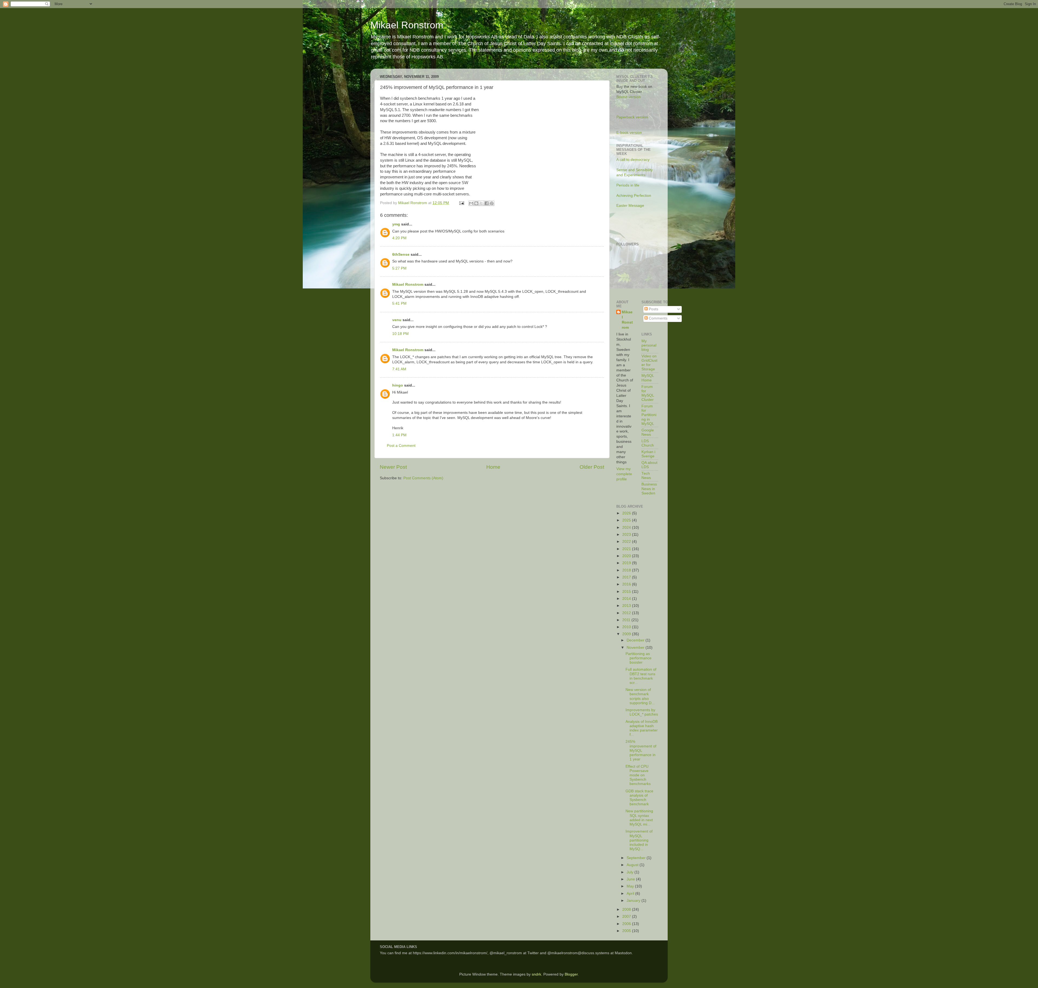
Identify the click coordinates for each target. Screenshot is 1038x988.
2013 (627, 606)
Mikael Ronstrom (406, 25)
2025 (627, 520)
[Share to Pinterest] (491, 203)
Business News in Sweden (649, 488)
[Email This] (471, 203)
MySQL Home (647, 378)
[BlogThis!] (476, 203)
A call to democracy (633, 160)
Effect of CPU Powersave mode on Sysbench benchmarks (638, 775)
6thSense (401, 254)
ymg (396, 224)
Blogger (571, 974)
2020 (627, 556)
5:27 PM (399, 268)
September (637, 858)
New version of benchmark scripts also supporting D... (640, 696)
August (633, 865)
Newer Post (393, 467)
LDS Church (647, 443)
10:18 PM (400, 334)
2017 (627, 577)
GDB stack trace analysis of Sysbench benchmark (639, 797)
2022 (627, 542)
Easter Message (630, 206)
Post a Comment (401, 446)
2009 (627, 634)
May (631, 886)
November (636, 648)
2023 (627, 535)
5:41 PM (399, 303)
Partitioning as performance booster (638, 658)
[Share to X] (481, 203)
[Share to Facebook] (486, 203)
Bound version (628, 97)
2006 (627, 924)
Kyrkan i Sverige (648, 454)
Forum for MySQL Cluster (647, 393)
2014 (627, 599)
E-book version (629, 133)
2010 (627, 627)
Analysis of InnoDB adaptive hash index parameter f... (642, 728)
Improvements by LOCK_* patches (642, 712)
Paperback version (632, 117)
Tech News (646, 475)
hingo (397, 385)
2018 (627, 570)
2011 (626, 620)
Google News (647, 432)
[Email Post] (461, 203)
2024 (627, 527)
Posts (653, 309)
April (631, 893)
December (636, 640)
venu (396, 320)
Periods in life (627, 185)
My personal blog (648, 345)
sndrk (536, 974)
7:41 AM (399, 369)
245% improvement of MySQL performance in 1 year (641, 750)
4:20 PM (399, 238)
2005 (627, 931)
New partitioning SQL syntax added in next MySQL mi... (639, 817)
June (631, 879)
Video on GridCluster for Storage (649, 362)
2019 (627, 563)
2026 (627, 513)
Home (493, 467)
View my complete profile (624, 474)
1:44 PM (399, 435)
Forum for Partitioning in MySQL (648, 415)
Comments (657, 318)
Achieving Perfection (633, 196)
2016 (627, 584)
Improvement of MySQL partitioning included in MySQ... (639, 840)
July (630, 872)
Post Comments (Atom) (423, 478)
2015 (627, 592)
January (634, 901)
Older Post (592, 467)
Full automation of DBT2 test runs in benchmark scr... (641, 676)
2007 (627, 916)
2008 (627, 909)
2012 (627, 613)
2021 (627, 549)
